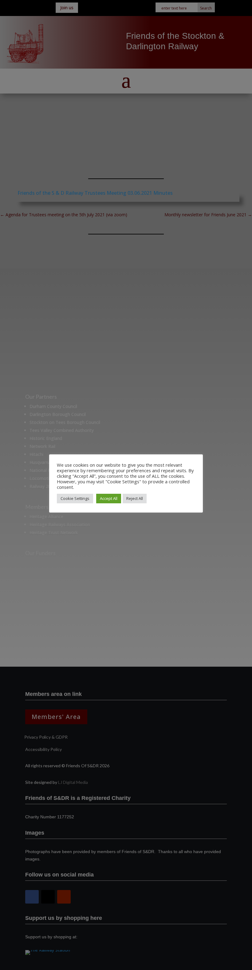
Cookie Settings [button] (75, 498)
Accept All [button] (108, 498)
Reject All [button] (134, 498)
